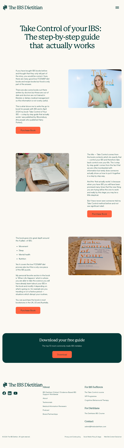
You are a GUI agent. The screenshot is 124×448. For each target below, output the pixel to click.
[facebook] (4, 393)
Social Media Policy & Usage (92, 437)
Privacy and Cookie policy (73, 437)
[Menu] (117, 8)
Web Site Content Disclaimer (113, 437)
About (46, 387)
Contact (89, 421)
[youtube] (15, 393)
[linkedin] (10, 393)
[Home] (22, 7)
